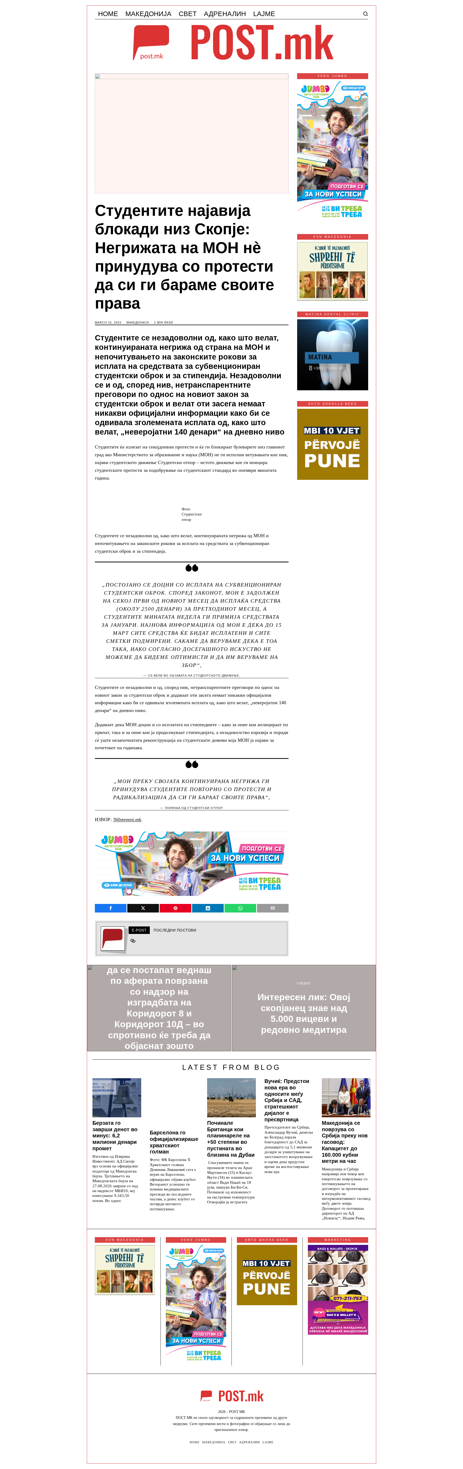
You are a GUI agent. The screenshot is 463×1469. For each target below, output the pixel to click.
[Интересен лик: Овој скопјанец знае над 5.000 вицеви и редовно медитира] (304, 1008)
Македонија (137, 322)
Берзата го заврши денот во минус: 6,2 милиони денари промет (114, 1135)
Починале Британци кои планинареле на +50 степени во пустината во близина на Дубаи (231, 1139)
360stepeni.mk (127, 819)
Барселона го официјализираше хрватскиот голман (174, 1142)
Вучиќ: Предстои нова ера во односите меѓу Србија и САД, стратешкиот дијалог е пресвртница (286, 1100)
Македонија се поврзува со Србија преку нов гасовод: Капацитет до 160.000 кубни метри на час (345, 1142)
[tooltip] (110, 908)
